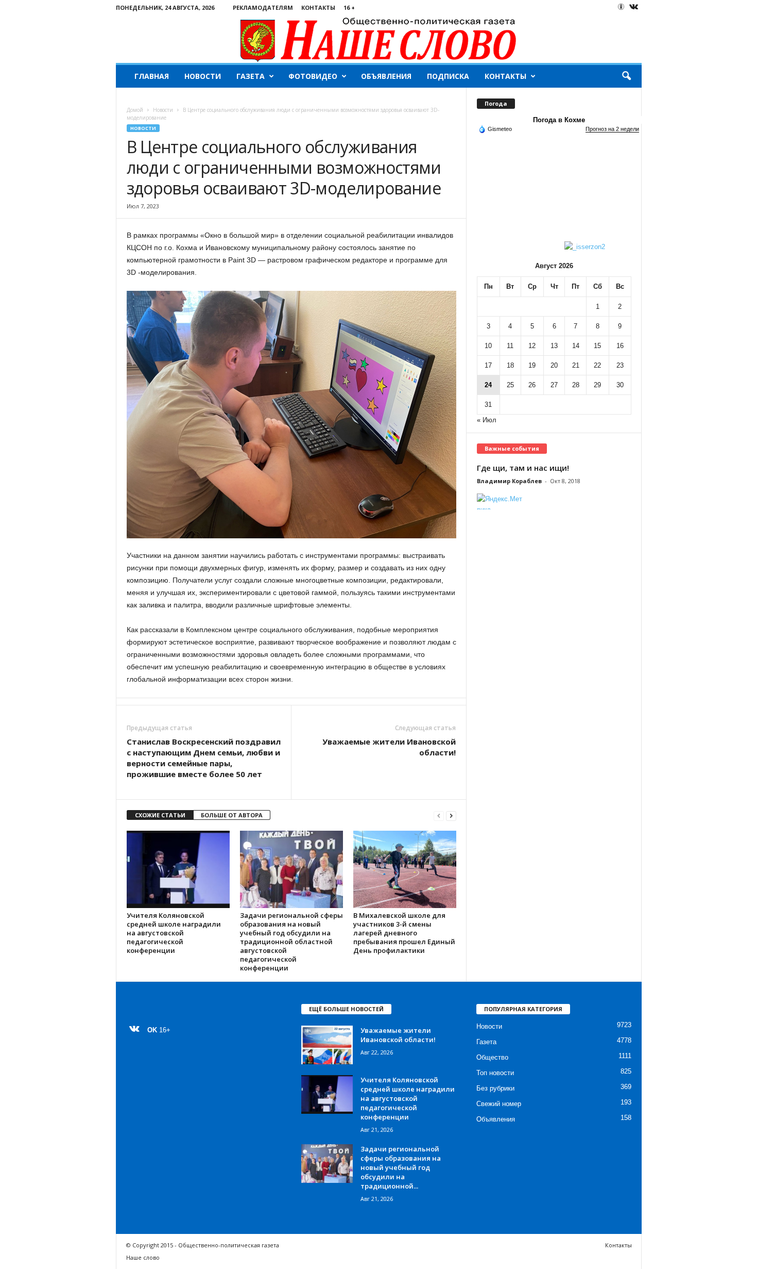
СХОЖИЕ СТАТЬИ (160, 815)
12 (532, 346)
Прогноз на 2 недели (612, 129)
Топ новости (495, 1073)
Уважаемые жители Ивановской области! (389, 746)
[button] (626, 76)
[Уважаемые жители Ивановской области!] (327, 1045)
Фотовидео (312, 76)
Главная (151, 76)
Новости (202, 76)
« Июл (486, 420)
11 (510, 346)
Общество (492, 1057)
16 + (349, 7)
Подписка (448, 76)
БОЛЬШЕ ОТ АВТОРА (232, 815)
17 (488, 365)
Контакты (318, 7)
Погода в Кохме (559, 120)
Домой (135, 109)
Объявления (386, 76)
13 (554, 346)
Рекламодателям (263, 7)
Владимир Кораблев (509, 481)
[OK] (621, 7)
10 (488, 346)
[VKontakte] (634, 7)
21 (575, 365)
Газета (250, 76)
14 (575, 346)
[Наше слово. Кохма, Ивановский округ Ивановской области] (379, 39)
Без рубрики (495, 1088)
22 (597, 365)
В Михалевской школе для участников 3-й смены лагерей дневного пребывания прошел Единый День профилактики (404, 933)
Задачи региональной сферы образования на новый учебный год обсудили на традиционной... (400, 1167)
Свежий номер (498, 1104)
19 (532, 365)
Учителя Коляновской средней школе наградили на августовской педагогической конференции (174, 933)
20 (554, 365)
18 (510, 365)
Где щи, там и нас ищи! (523, 468)
